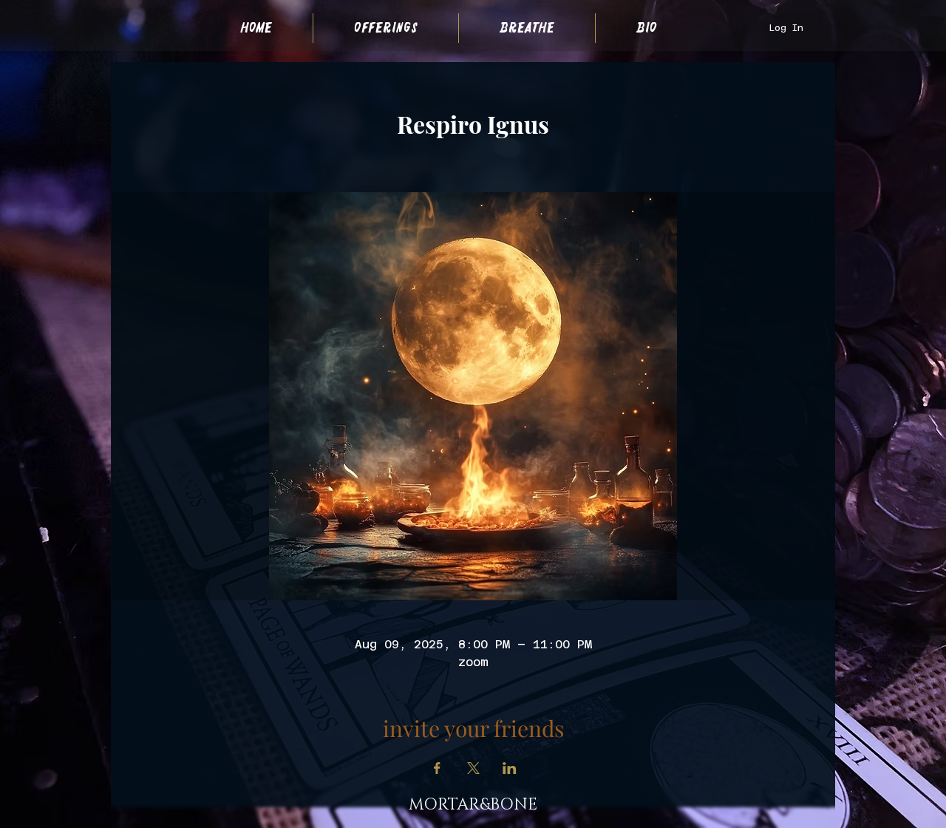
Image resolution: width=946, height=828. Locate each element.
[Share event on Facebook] (437, 768)
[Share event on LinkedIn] (510, 768)
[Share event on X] (473, 768)
